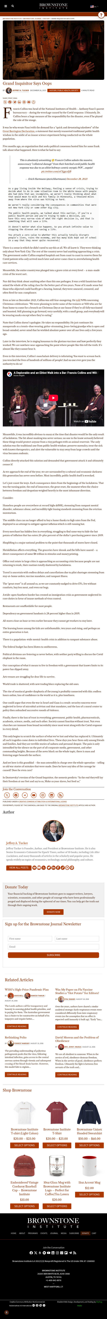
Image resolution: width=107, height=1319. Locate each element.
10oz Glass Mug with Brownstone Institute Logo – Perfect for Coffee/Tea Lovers (57, 1188)
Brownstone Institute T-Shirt (57, 1131)
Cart (94, 1233)
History (46, 18)
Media (63, 1233)
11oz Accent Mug (89, 1182)
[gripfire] (40, 1252)
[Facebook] (58, 868)
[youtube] (49, 1252)
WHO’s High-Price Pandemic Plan (27, 989)
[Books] (39, 868)
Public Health (63, 90)
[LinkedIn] (53, 868)
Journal (54, 1233)
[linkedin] (53, 1252)
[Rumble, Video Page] (67, 868)
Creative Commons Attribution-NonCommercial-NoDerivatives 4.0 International (27, 1304)
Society (74, 90)
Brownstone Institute (12, 18)
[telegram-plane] (71, 1252)
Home (13, 1233)
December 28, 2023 (76, 179)
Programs (33, 1233)
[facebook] (32, 1252)
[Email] (34, 868)
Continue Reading (16, 1026)
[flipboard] (66, 1252)
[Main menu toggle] (6, 6)
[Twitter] (49, 868)
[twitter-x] (36, 1252)
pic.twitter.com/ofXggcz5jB (56, 171)
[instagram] (58, 1252)
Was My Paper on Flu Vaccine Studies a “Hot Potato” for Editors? (77, 991)
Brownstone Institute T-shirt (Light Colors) (24, 1131)
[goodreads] (62, 1252)
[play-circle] (45, 1252)
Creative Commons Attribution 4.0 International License (43, 801)
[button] (13, 6)
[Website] (63, 868)
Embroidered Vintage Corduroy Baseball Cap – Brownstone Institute (24, 1188)
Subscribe (53, 955)
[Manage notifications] (6, 1312)
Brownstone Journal (32, 18)
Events (44, 1233)
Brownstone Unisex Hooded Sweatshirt (89, 1131)
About (22, 1233)
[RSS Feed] (44, 868)
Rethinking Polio (15, 1037)
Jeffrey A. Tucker (17, 843)
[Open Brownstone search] (101, 14)
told (78, 300)
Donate (85, 1233)
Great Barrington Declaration (18, 131)
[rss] (75, 1252)
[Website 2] (72, 868)
